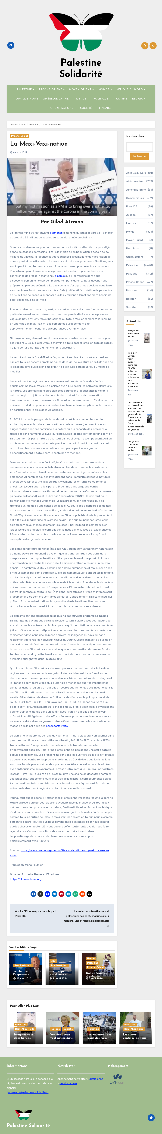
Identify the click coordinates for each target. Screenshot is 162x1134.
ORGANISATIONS (62, 108)
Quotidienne (95, 1078)
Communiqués (135, 198)
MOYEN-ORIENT (80, 89)
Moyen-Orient (134, 240)
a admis (60, 275)
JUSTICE (81, 99)
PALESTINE (25, 89)
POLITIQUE (101, 99)
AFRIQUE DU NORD (130, 89)
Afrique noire (134, 181)
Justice (130, 214)
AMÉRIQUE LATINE (56, 99)
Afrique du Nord (136, 172)
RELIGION (139, 99)
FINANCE (105, 108)
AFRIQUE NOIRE (27, 99)
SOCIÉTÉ (86, 108)
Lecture (131, 223)
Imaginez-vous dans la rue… (133, 333)
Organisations (134, 256)
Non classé (132, 248)
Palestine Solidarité (28, 1125)
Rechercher (135, 136)
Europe (56, 1029)
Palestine (92, 963)
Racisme (131, 290)
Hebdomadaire (68, 1083)
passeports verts (57, 725)
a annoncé (56, 232)
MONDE (104, 89)
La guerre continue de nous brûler (134, 1038)
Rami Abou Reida (24, 1029)
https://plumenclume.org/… (27, 879)
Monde (130, 231)
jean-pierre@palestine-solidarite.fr (27, 1092)
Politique (131, 273)
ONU (53, 961)
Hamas (91, 958)
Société (130, 307)
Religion (131, 298)
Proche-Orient (19, 136)
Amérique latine (136, 189)
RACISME (121, 99)
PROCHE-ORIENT (51, 89)
